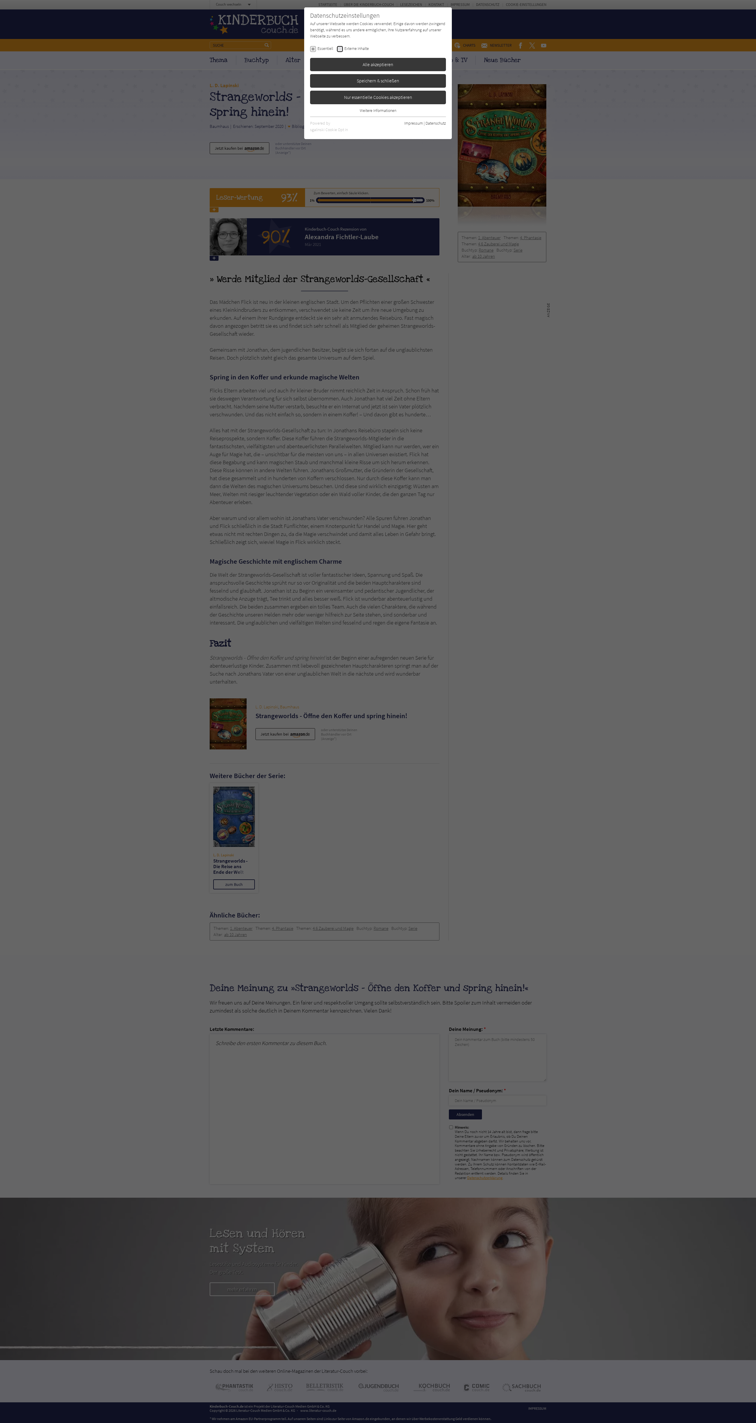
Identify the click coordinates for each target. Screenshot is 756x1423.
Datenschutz (436, 123)
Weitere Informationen (378, 110)
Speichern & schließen (378, 81)
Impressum (413, 123)
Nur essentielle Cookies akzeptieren (378, 97)
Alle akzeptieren (378, 64)
